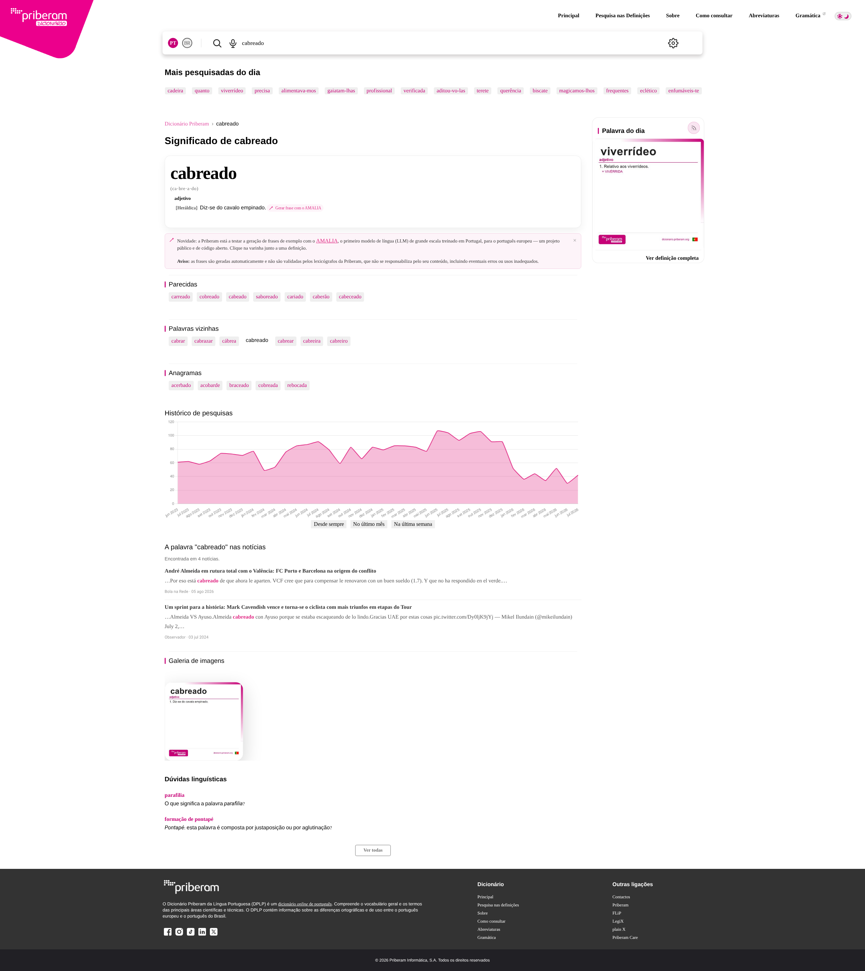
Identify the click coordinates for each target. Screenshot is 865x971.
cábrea (229, 341)
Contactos (621, 896)
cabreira (312, 341)
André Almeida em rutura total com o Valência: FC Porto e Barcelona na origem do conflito (270, 571)
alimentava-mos (298, 91)
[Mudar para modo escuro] (843, 16)
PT (173, 43)
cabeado (237, 297)
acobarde (210, 385)
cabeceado (350, 297)
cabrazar (203, 341)
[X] (213, 935)
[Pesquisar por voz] (233, 43)
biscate (540, 91)
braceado (239, 385)
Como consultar (714, 16)
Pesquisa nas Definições (622, 16)
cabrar (178, 341)
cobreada (268, 385)
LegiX (617, 921)
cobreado (209, 297)
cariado (295, 297)
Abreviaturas (764, 16)
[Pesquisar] (217, 43)
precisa (262, 91)
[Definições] (673, 43)
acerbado (181, 385)
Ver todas (373, 850)
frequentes (617, 91)
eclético (648, 91)
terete (483, 91)
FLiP (616, 913)
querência (510, 91)
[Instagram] (179, 935)
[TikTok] (191, 935)
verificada (414, 91)
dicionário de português (305, 903)
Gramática (808, 16)
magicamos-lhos (577, 91)
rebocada (297, 385)
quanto (202, 91)
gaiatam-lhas (341, 91)
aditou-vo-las (451, 91)
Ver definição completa (672, 258)
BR (187, 43)
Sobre (672, 16)
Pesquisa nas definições (498, 904)
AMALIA (327, 241)
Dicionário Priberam (187, 124)
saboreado (267, 297)
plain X (618, 929)
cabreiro (339, 341)
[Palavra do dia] (694, 128)
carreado (180, 297)
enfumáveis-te (683, 91)
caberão (321, 297)
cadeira (175, 91)
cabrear (286, 341)
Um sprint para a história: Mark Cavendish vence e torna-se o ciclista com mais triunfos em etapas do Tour (288, 607)
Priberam (620, 904)
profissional (379, 91)
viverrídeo (232, 91)
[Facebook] (168, 935)
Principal (568, 16)
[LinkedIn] (202, 935)
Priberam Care (625, 937)
